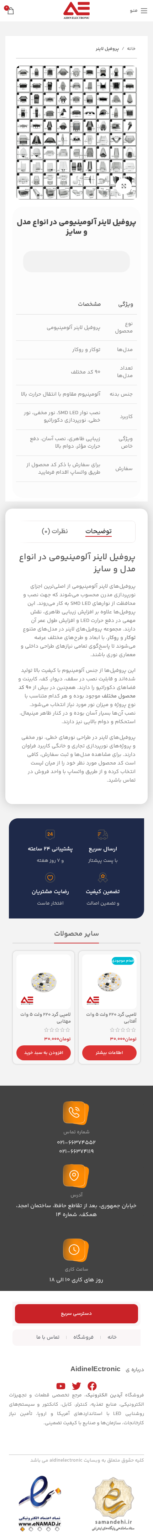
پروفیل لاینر (107, 48)
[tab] (98, 532)
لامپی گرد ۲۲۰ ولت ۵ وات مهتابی (45, 1018)
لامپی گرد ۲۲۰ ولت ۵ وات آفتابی (111, 1018)
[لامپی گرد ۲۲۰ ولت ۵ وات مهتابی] (43, 981)
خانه (131, 48)
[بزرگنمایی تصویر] (124, 186)
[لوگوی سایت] (76, 10)
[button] (43, 1052)
